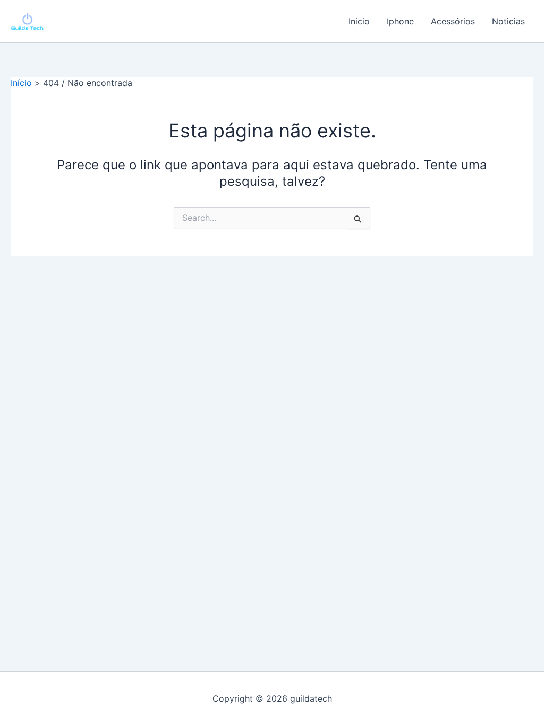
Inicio (359, 21)
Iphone (400, 21)
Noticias (508, 21)
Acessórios (453, 21)
